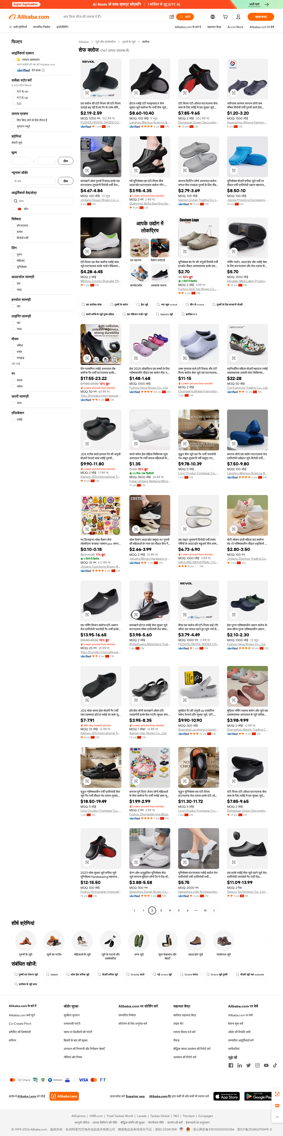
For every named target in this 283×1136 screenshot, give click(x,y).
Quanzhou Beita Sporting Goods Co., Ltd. (149, 203)
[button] (171, 16)
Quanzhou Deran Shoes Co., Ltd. (149, 891)
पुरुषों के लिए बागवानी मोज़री (230, 304)
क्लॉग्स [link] (145, 42)
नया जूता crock (169, 304)
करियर (12, 1040)
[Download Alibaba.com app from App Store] (226, 1096)
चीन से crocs (197, 304)
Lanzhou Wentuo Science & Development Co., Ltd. (149, 122)
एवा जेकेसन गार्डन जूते (137, 314)
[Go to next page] (214, 910)
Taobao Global (159, 1116)
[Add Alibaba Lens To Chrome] (64, 1096)
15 (205, 910)
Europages (205, 1116)
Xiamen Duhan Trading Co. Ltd (198, 200)
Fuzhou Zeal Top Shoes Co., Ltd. (198, 289)
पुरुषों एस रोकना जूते (28, 974)
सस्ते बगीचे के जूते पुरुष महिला (100, 314)
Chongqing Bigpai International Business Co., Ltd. (198, 391)
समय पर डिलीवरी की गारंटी (78, 1032)
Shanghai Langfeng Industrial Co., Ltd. (198, 729)
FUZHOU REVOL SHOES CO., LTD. (100, 122)
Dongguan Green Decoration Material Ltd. (198, 122)
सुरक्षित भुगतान (72, 1015)
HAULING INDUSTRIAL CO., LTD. (198, 562)
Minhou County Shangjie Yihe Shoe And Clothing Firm (100, 281)
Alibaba (84, 42)
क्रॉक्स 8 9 (191, 314)
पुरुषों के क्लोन (121, 304)
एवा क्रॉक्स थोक (94, 304)
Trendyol (189, 1116)
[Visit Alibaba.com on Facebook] (230, 1065)
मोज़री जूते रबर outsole (252, 974)
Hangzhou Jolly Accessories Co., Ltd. (198, 891)
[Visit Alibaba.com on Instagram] (257, 1065)
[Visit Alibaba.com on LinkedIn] (239, 1065)
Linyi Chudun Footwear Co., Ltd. (198, 473)
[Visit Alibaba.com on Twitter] (248, 1065)
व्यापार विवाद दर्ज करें (184, 1032)
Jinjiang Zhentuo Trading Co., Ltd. (247, 558)
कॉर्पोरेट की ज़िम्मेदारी (20, 1032)
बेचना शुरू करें (235, 1023)
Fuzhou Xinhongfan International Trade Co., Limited (100, 891)
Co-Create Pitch (20, 1023)
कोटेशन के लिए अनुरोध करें (133, 1023)
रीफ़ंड (176, 1040)
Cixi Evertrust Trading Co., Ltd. (247, 387)
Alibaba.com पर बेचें (240, 1015)
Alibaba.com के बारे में (22, 1006)
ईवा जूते (144, 304)
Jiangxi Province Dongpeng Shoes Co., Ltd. (247, 200)
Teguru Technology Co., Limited (247, 891)
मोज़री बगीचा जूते (110, 974)
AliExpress (78, 1116)
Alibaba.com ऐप (160, 1096)
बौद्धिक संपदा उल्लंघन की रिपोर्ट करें (191, 1049)
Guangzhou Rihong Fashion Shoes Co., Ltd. (247, 122)
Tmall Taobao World (120, 1116)
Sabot (54, 974)
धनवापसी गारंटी (72, 1023)
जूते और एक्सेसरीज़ (105, 42)
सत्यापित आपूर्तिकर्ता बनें (241, 1040)
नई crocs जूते (164, 974)
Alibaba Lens (26, 1096)
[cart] (226, 17)
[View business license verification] (181, 1129)
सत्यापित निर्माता (127, 1015)
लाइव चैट (178, 1023)
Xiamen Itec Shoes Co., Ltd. (148, 733)
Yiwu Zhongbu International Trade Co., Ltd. (100, 395)
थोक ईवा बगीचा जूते (80, 974)
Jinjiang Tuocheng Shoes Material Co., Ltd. (100, 566)
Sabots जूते (166, 314)
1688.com (96, 1116)
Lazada (141, 1116)
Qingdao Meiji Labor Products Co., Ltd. (247, 281)
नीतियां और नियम (73, 1057)
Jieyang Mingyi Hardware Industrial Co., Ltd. (149, 558)
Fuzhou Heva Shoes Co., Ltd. (148, 387)
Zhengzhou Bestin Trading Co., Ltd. (247, 729)
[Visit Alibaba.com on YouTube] (266, 1065)
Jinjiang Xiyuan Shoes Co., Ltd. (100, 200)
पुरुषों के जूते (129, 42)
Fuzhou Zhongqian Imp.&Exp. (149, 814)
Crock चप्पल (191, 974)
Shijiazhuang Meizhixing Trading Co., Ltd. (149, 644)
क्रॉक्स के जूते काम (28, 984)
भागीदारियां (233, 1049)
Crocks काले (137, 974)
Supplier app (135, 1096)
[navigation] (42, 476)
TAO (176, 1116)
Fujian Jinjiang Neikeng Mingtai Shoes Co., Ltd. (149, 481)
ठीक (65, 161)
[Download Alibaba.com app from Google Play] (259, 1096)
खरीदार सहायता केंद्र (184, 1015)
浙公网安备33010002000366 (213, 1129)
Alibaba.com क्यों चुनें (22, 1015)
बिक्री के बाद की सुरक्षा (76, 1040)
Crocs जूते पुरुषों (219, 974)
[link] (277, 1094)
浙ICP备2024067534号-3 (254, 1129)
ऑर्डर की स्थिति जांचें (239, 1032)
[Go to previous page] (134, 910)
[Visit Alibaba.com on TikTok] (275, 1065)
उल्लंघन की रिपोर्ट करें (184, 1057)
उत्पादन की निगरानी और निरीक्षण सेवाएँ (84, 1049)
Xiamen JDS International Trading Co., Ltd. (100, 476)
